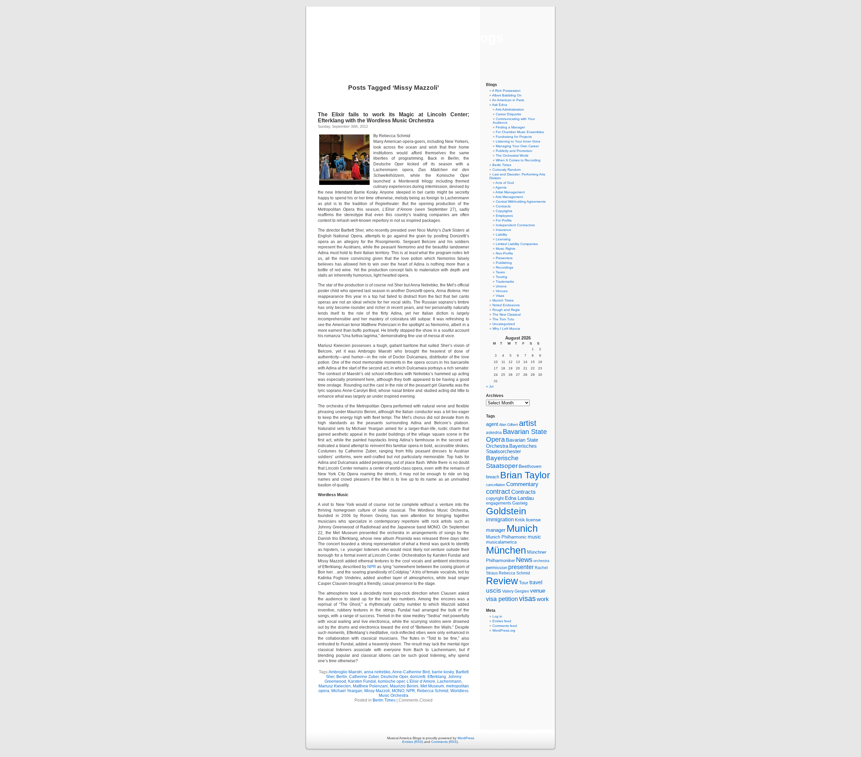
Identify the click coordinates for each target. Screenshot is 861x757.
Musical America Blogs (430, 37)
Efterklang (436, 676)
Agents (501, 187)
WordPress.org (503, 630)
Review (502, 580)
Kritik (520, 520)
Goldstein (506, 511)
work (543, 599)
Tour (523, 582)
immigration (500, 519)
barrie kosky (443, 672)
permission (496, 567)
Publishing (504, 263)
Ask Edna (499, 105)
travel (535, 582)
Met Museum (432, 686)
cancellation (495, 485)
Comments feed (504, 626)
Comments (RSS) (444, 742)
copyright (495, 498)
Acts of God (504, 183)
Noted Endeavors (506, 305)
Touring (501, 277)
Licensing (503, 239)
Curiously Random (506, 169)
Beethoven (530, 466)
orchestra (541, 561)
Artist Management (510, 192)
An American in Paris (508, 100)
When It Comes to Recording (518, 160)
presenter (521, 567)
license (533, 519)
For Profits (504, 220)
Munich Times (503, 300)
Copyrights (504, 211)
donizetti (417, 676)
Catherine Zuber (364, 676)
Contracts (503, 206)
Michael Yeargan (346, 690)
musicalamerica (501, 542)
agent (492, 424)
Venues (502, 291)
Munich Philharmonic (506, 537)
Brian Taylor (525, 475)
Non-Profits (504, 253)
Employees (504, 215)
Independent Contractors (515, 225)
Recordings (504, 267)
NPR (372, 566)
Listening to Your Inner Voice (518, 141)
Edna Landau (519, 498)
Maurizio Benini (404, 686)
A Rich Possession (506, 90)
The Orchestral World (512, 155)
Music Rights (505, 248)
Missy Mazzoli (377, 690)
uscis (493, 590)
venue (537, 590)
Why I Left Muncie (506, 328)
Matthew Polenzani (370, 686)
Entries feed (501, 621)
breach (492, 477)
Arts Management (509, 197)
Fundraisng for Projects (514, 136)
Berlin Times (384, 700)
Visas (500, 295)
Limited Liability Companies (517, 244)
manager (496, 530)
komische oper (391, 681)
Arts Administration (509, 109)
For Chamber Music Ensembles (520, 132)
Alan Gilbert (508, 425)
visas (527, 598)
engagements (498, 503)
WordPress (465, 738)
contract (498, 491)
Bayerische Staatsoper (502, 461)
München (506, 550)
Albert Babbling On (507, 95)
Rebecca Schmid (432, 690)
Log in (497, 616)
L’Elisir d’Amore (421, 681)
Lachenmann (449, 681)
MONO (398, 690)
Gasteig (519, 503)
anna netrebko (377, 672)
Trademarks (505, 281)
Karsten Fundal (362, 681)
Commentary (522, 484)
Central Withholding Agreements (521, 201)
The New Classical (506, 314)
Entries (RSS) (412, 742)
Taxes (500, 272)
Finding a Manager (510, 127)
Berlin (341, 676)
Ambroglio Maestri (345, 672)
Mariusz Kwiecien (335, 686)
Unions (501, 286)
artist (527, 423)
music (534, 537)
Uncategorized (503, 324)
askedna (494, 432)
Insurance (503, 230)
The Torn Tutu (503, 319)
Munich (522, 528)
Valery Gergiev (515, 591)
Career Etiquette (508, 114)
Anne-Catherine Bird (411, 672)
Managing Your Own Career (517, 146)
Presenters (504, 258)
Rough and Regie (506, 310)
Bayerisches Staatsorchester (511, 448)
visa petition (502, 599)
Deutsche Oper (394, 676)
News (524, 559)
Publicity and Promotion (514, 151)
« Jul (489, 386)
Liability (501, 234)
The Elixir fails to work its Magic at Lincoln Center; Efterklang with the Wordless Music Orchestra (393, 117)
